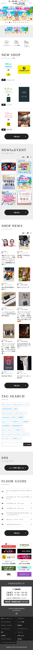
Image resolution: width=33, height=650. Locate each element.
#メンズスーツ (6, 438)
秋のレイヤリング (23, 287)
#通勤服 (20, 417)
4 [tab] (11, 22)
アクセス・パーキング (26, 46)
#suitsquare (5, 417)
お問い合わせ (21, 635)
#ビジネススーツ (21, 413)
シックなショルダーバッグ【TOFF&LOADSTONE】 (9, 314)
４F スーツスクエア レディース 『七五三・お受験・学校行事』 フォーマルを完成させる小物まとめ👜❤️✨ (24, 316)
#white (14, 417)
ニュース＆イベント (22, 628)
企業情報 (3, 635)
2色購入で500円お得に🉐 (23, 256)
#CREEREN (5, 426)
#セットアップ (6, 421)
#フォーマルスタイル (8, 434)
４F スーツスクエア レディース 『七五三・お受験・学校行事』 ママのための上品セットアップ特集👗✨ (9, 348)
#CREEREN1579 (17, 426)
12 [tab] (27, 22)
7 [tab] (17, 22)
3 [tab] (9, 22)
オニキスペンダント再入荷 (24, 377)
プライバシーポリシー (6, 639)
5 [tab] (13, 22)
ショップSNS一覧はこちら (16, 468)
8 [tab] (19, 22)
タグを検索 (27, 444)
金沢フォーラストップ (6, 618)
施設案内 (20, 625)
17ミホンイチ (10, 80)
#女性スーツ (19, 430)
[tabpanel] (16, 14)
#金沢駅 (25, 421)
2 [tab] (7, 22)
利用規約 (20, 639)
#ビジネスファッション (21, 404)
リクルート (20, 632)
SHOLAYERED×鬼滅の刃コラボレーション (24, 346)
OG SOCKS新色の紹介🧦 (8, 288)
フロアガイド (6, 45)
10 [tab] (23, 22)
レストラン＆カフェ (6, 622)
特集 (2, 632)
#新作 (15, 409)
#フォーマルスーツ (22, 434)
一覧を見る (16, 136)
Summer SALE (7, 376)
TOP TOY (9, 129)
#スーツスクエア (7, 404)
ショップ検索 (16, 45)
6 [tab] (15, 22)
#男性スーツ (17, 438)
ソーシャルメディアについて (8, 642)
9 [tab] (21, 22)
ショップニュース (5, 628)
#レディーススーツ (7, 430)
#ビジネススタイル (7, 413)
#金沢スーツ (17, 421)
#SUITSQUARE (6, 409)
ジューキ (9, 105)
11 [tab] (25, 22)
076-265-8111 (17, 610)
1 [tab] (5, 22)
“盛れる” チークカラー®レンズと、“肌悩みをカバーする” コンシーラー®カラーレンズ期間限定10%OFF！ (8, 259)
